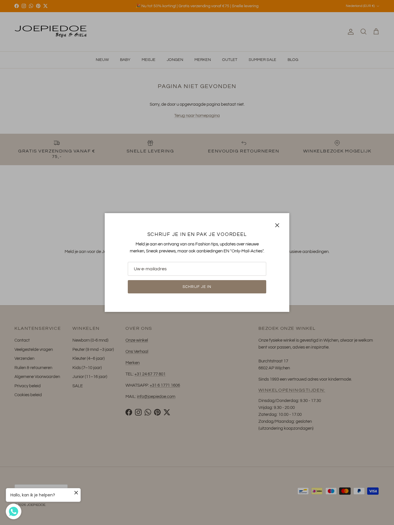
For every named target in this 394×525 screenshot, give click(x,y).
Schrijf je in (197, 287)
